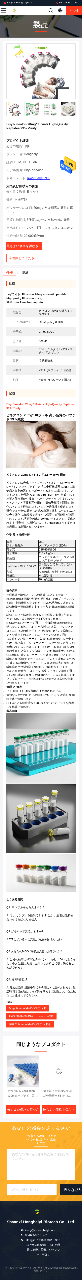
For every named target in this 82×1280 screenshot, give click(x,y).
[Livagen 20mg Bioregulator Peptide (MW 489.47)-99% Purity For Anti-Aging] (59, 1071)
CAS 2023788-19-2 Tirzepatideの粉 (31, 1016)
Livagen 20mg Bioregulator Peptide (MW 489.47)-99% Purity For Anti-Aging (56, 1093)
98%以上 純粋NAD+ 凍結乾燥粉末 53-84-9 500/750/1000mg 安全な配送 (23, 1093)
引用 (74, 10)
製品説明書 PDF (38, 178)
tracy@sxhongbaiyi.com (20, 2)
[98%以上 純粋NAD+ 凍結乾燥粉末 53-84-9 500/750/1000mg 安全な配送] (23, 1071)
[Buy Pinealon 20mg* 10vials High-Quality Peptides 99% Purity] (41, 71)
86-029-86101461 (69, 2)
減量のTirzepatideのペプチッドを (30, 1024)
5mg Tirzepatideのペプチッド (27, 1008)
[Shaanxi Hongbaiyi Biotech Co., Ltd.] (17, 10)
